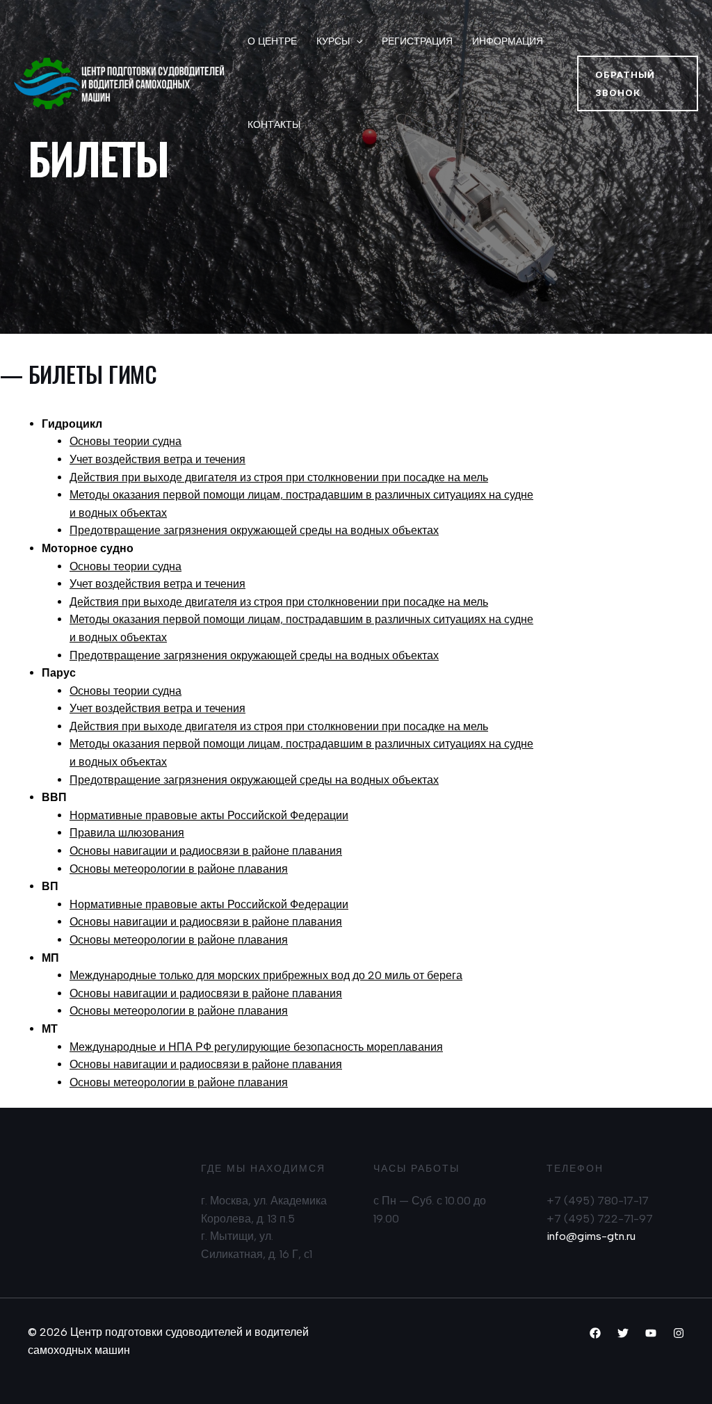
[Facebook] (595, 1333)
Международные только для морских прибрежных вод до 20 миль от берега (266, 975)
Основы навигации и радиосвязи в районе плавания (206, 850)
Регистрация (417, 41)
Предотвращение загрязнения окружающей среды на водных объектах (254, 530)
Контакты (274, 125)
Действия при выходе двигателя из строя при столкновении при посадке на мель (279, 477)
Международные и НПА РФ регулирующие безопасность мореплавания (256, 1047)
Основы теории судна (125, 441)
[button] (637, 83)
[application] (356, 41)
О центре (272, 41)
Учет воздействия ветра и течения (157, 459)
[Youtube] (650, 1333)
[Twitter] (623, 1333)
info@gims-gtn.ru (591, 1236)
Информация (507, 41)
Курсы (333, 41)
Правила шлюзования (127, 832)
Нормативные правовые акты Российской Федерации (209, 815)
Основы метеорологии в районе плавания (179, 869)
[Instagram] (678, 1333)
